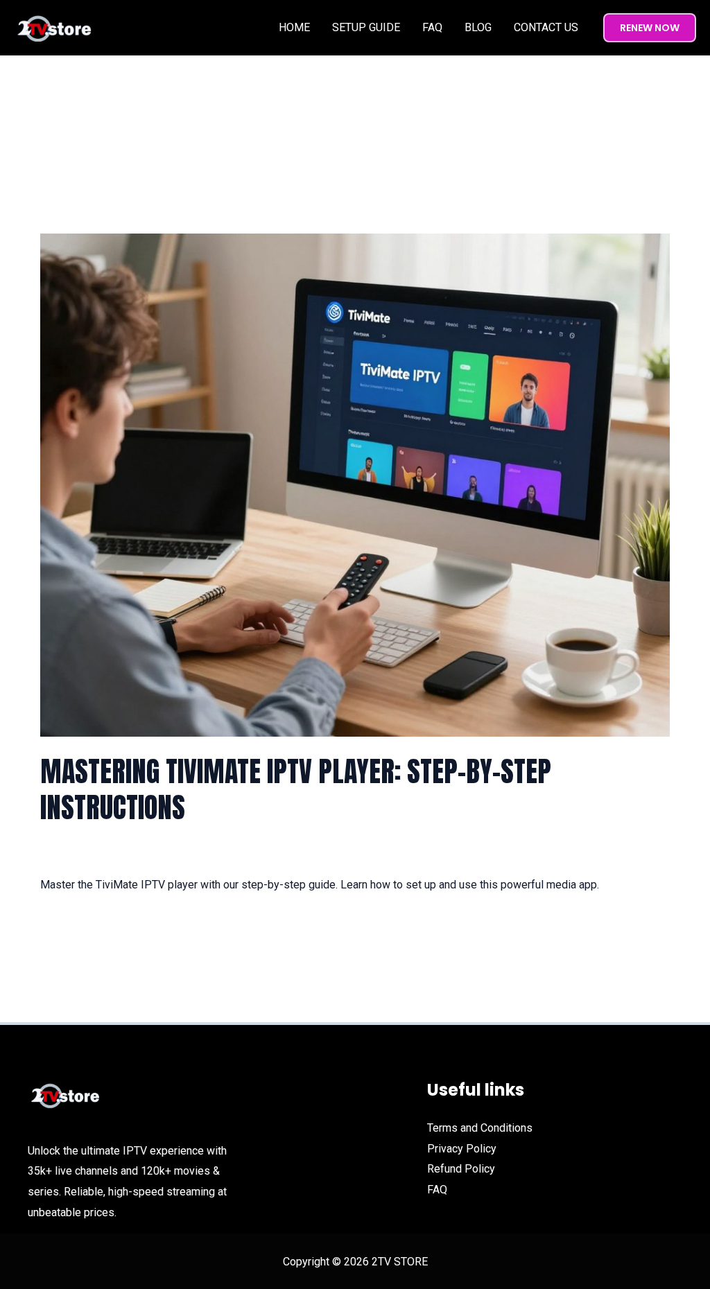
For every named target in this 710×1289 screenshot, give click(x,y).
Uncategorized (173, 852)
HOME (294, 27)
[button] (649, 27)
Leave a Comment (84, 852)
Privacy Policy (461, 1148)
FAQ (432, 27)
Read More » (71, 923)
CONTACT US (546, 27)
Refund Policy (461, 1168)
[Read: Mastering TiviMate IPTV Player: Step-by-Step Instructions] (354, 484)
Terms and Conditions (479, 1127)
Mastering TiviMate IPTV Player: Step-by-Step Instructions (295, 789)
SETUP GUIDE (366, 27)
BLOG (478, 27)
